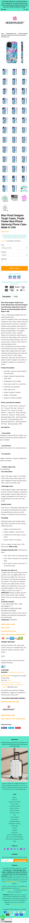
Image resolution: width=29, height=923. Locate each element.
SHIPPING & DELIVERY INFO (10, 701)
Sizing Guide (14, 819)
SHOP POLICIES (6, 675)
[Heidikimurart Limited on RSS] (24, 849)
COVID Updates (14, 817)
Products (14, 830)
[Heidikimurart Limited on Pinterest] (11, 849)
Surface (3, 252)
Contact (14, 828)
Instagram (12, 685)
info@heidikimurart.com (16, 672)
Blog (14, 841)
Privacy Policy (14, 804)
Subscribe (21, 861)
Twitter (4, 687)
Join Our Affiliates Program (14, 834)
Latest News (14, 739)
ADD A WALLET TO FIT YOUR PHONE (13, 634)
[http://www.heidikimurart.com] (8, 712)
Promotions (14, 832)
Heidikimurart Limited (19, 909)
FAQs (16, 297)
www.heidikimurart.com (13, 682)
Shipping (3, 241)
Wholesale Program (14, 821)
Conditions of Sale (15, 806)
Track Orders (14, 826)
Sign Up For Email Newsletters (14, 836)
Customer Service (14, 812)
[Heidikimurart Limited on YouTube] (21, 849)
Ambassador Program (14, 823)
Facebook (4, 685)
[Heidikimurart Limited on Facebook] (8, 849)
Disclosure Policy (14, 810)
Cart (26, 9)
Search (14, 797)
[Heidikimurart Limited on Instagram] (14, 849)
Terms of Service (14, 808)
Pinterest (19, 685)
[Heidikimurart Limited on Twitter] (5, 849)
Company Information (14, 801)
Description (6, 297)
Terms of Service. (8, 890)
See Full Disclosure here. (17, 904)
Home (2, 33)
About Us (14, 799)
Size (2, 245)
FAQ (14, 815)
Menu (4, 9)
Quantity (4, 259)
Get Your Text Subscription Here (14, 839)
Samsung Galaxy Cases (11, 33)
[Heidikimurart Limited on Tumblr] (18, 849)
